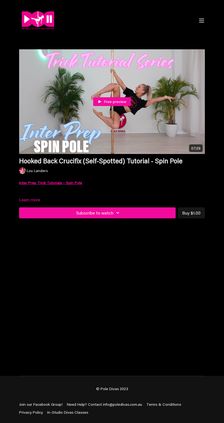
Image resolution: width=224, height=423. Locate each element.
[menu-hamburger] (201, 20)
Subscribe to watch (94, 213)
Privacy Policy (31, 412)
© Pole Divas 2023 (112, 389)
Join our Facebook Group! (41, 404)
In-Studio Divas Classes (67, 412)
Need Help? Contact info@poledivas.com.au (104, 404)
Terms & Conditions (163, 404)
